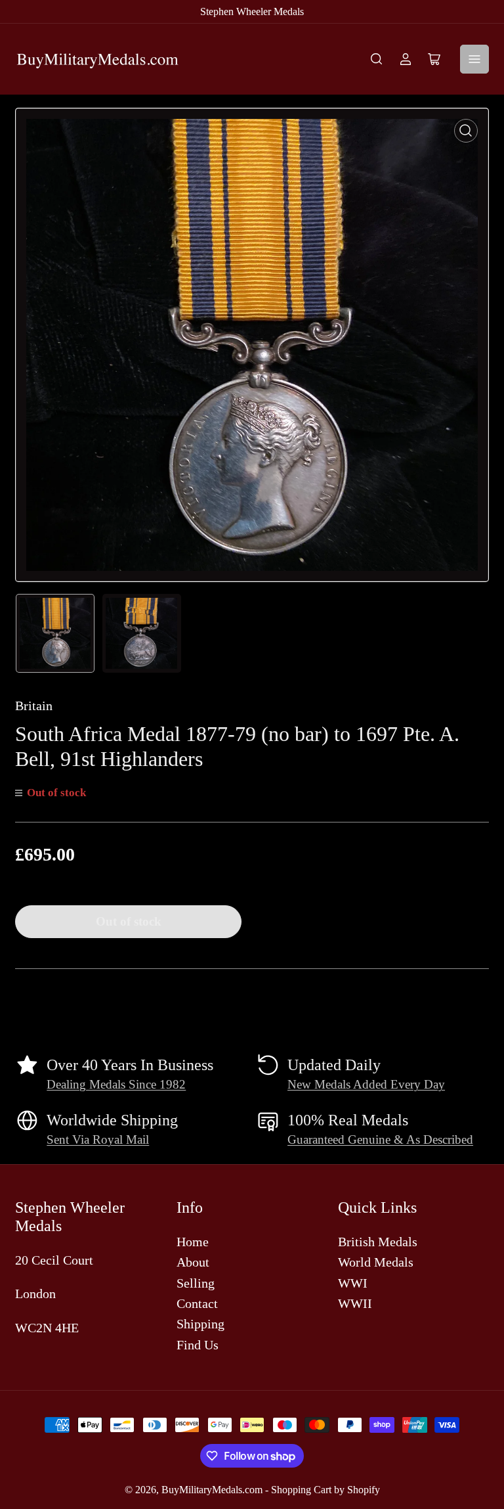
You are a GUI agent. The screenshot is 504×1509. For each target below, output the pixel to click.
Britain (33, 705)
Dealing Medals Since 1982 (116, 1084)
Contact (197, 1303)
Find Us (198, 1345)
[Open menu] (474, 59)
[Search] (376, 59)
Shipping (200, 1324)
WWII (355, 1303)
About (193, 1262)
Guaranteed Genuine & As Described (380, 1139)
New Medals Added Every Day (366, 1084)
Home (193, 1241)
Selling (196, 1283)
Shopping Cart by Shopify (325, 1489)
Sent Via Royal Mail (98, 1139)
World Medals (375, 1262)
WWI (353, 1283)
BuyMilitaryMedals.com (211, 1489)
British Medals (377, 1241)
